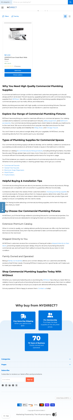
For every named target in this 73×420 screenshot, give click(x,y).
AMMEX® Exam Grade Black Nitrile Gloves (15, 58)
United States (62, 398)
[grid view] (65, 16)
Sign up (30, 380)
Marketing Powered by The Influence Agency (33, 414)
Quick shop (18, 70)
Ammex (6, 61)
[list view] (69, 16)
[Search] (70, 2)
